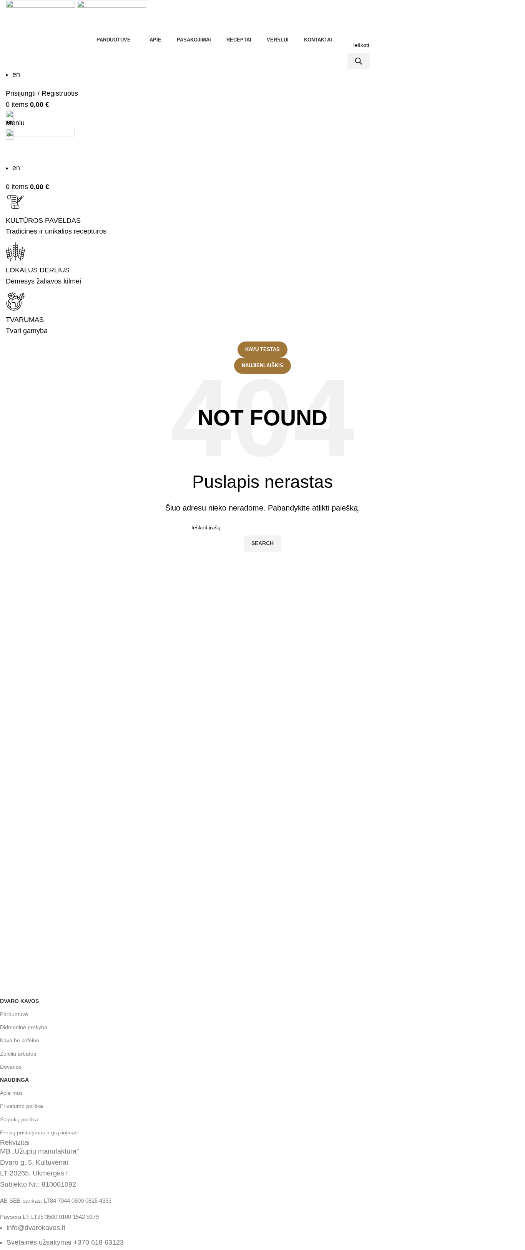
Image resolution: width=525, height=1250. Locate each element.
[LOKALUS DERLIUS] (15, 251)
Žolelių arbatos (18, 1054)
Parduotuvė (14, 1014)
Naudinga (14, 1080)
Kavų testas (262, 349)
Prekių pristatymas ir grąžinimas (39, 1132)
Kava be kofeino (19, 1040)
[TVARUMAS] (15, 301)
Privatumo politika (21, 1106)
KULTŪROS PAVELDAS (43, 220)
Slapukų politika (19, 1119)
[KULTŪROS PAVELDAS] (15, 202)
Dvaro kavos (19, 1001)
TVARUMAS (25, 319)
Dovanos (11, 1067)
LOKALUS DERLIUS (38, 270)
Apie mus (11, 1093)
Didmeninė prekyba (23, 1027)
